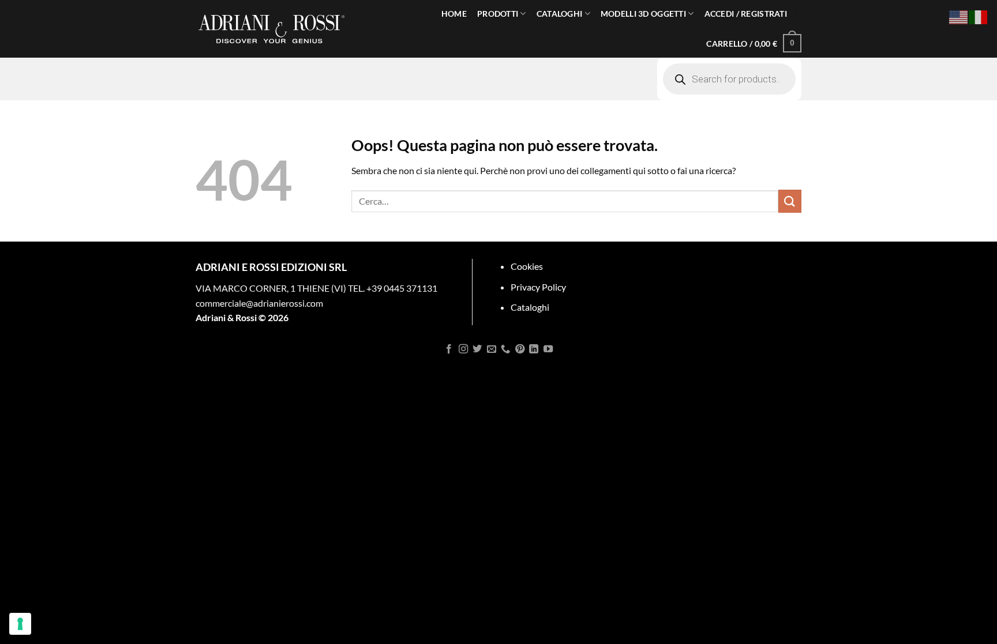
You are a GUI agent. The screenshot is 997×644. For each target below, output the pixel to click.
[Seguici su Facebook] (448, 349)
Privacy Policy (538, 286)
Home (454, 13)
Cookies (527, 266)
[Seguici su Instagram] (463, 349)
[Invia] (789, 201)
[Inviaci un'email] (491, 349)
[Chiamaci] (505, 349)
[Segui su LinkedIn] (533, 349)
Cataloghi (530, 307)
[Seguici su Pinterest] (519, 349)
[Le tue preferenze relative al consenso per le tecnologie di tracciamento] (20, 624)
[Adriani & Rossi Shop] (272, 28)
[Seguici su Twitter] (477, 349)
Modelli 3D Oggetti (643, 13)
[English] (959, 15)
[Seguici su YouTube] (547, 349)
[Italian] (978, 15)
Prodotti (497, 13)
